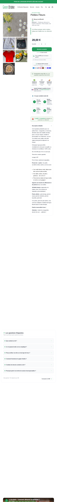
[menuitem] (23, 7)
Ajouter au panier (42, 49)
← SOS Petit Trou (35, 12)
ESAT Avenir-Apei (45, 89)
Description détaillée (37, 125)
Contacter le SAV (46, 378)
